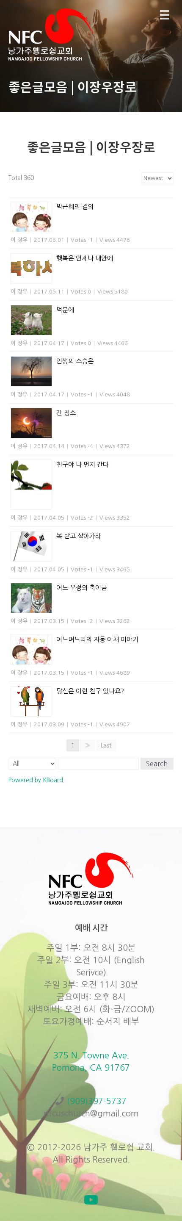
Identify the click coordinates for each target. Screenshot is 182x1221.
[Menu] (164, 14)
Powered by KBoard (35, 780)
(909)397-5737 (96, 1101)
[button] (91, 1200)
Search (157, 763)
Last (106, 745)
